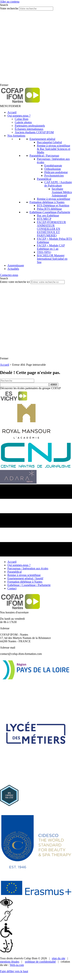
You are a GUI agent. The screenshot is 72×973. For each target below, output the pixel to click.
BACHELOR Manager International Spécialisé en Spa (52, 259)
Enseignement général (42, 139)
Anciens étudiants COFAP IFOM (34, 132)
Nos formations (16, 135)
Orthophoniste (52, 168)
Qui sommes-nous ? (18, 115)
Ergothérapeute (53, 165)
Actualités (13, 268)
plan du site (58, 958)
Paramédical (44, 178)
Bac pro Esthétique (48, 215)
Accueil (11, 112)
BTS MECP (44, 218)
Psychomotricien (54, 175)
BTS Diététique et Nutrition (53, 205)
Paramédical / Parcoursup (44, 155)
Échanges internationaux (29, 129)
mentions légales (9, 961)
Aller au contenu (9, 1)
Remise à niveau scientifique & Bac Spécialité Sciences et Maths (53, 149)
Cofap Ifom (21, 119)
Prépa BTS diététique (49, 208)
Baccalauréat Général (49, 142)
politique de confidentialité (40, 961)
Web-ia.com (17, 965)
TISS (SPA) (44, 252)
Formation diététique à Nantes (47, 202)
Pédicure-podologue (56, 172)
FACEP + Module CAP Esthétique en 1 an (51, 247)
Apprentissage (15, 265)
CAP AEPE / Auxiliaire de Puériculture (58, 184)
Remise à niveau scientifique (53, 198)
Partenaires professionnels (30, 125)
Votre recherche (9, 8)
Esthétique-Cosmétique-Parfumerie (50, 212)
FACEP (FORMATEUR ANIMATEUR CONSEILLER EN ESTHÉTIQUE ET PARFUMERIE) (51, 229)
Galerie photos (23, 122)
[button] (10, 106)
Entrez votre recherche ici (15, 281)
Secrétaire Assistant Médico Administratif (62, 192)
